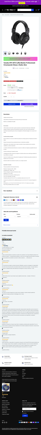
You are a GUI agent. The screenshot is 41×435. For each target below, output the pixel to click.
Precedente (4, 250)
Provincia (18, 214)
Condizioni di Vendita (6, 402)
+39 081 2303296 (27, 359)
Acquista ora (20, 3)
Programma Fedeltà (5, 414)
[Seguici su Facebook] (2, 422)
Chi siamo (24, 373)
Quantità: (5, 96)
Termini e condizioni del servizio (28, 378)
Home (3, 14)
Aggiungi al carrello (11, 104)
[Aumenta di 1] (14, 97)
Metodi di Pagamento (6, 404)
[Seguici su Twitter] (4, 422)
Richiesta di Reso (5, 407)
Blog (23, 376)
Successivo (8, 250)
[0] (38, 10)
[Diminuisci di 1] (8, 97)
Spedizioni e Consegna (6, 409)
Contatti (23, 375)
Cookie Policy (4, 412)
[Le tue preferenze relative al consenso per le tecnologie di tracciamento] (1, 326)
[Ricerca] (32, 10)
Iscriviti (25, 415)
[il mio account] (36, 9)
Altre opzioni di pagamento (29, 106)
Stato (4, 214)
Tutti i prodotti (7, 14)
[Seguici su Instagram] (6, 422)
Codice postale (32, 214)
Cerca (23, 371)
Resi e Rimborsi (4, 406)
